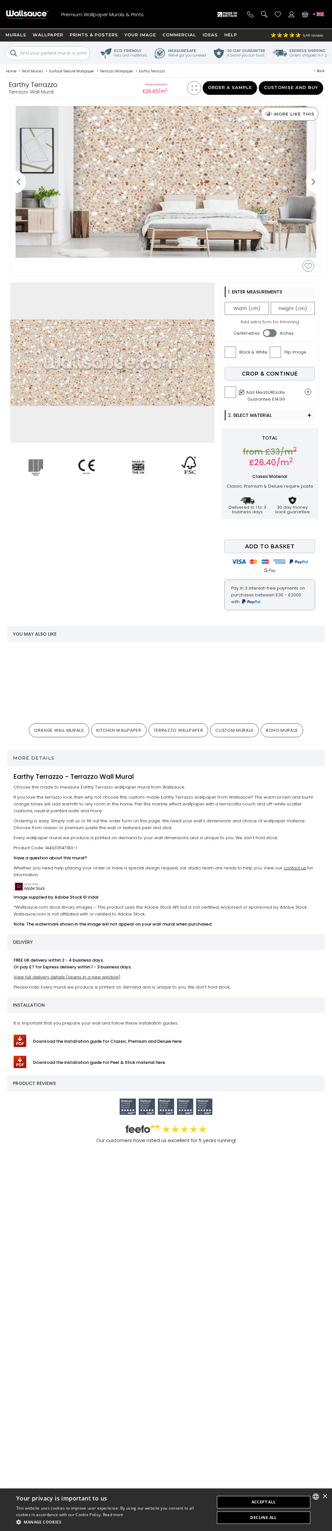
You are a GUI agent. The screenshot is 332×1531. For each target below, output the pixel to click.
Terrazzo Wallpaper (178, 730)
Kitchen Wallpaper (118, 730)
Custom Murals (234, 730)
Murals (16, 34)
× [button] (324, 1496)
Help (230, 34)
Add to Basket (270, 546)
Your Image (140, 34)
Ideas (210, 34)
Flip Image (295, 352)
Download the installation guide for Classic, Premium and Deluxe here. (108, 1041)
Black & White (253, 352)
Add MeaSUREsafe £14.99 (265, 394)
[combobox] (316, 1496)
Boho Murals (282, 730)
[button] (112, 1522)
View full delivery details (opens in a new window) (67, 977)
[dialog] (166, 1509)
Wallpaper (48, 34)
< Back (319, 70)
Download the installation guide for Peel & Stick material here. (99, 1062)
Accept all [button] (264, 1502)
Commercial (179, 34)
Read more (113, 1514)
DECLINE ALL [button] (263, 1517)
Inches (287, 333)
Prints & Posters (94, 34)
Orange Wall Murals (59, 730)
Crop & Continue (270, 374)
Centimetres (246, 333)
